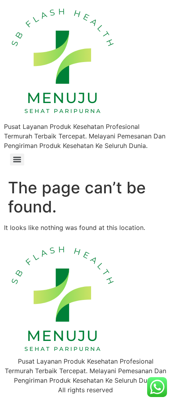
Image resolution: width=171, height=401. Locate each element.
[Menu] (17, 159)
